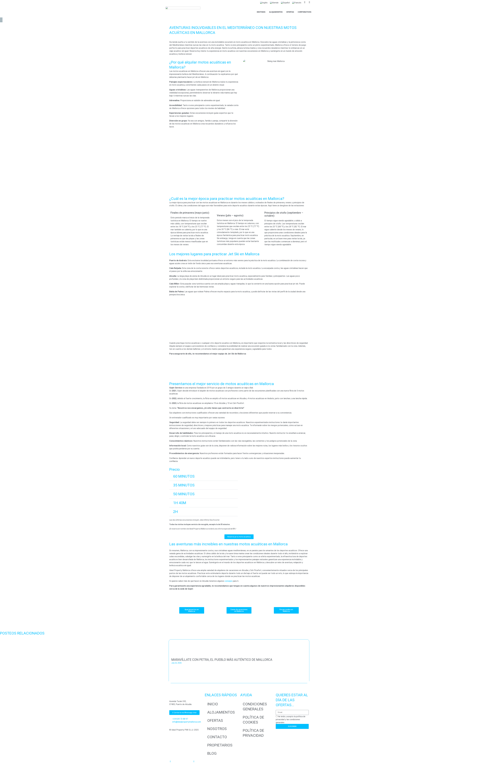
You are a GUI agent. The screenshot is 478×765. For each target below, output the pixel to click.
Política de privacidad (253, 733)
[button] (203, 476)
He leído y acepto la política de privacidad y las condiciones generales (290, 719)
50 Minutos (184, 494)
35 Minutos (184, 485)
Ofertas (215, 720)
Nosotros (217, 729)
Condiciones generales (255, 706)
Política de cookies (253, 719)
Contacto (217, 737)
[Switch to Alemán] (274, 2)
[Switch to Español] (285, 2)
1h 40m (179, 503)
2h (175, 511)
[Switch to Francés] (296, 2)
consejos (228, 581)
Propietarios (219, 745)
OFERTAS (290, 12)
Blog (212, 753)
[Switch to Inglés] (264, 2)
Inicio (212, 704)
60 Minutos (184, 476)
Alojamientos (221, 712)
